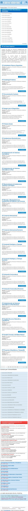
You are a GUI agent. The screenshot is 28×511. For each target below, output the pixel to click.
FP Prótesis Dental (7, 124)
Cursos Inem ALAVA (6, 15)
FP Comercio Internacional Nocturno (12, 230)
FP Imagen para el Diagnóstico (10, 108)
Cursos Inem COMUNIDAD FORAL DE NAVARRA (12, 404)
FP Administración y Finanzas (7, 454)
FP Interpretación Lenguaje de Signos (9, 440)
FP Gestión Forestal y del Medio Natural (13, 334)
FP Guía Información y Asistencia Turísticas (10, 480)
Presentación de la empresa (9, 508)
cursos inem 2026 (13, 499)
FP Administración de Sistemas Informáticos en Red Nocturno (11, 304)
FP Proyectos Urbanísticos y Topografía (13, 350)
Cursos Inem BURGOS (6, 32)
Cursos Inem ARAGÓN (6, 395)
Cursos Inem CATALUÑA (7, 372)
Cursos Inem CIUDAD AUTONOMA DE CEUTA (11, 414)
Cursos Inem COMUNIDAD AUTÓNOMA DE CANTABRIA (13, 409)
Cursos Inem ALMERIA (6, 21)
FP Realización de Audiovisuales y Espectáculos (11, 474)
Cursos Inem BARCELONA (7, 30)
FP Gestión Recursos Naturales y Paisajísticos (11, 462)
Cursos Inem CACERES (6, 34)
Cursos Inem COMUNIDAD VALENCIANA (10, 380)
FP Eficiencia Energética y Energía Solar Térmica (11, 477)
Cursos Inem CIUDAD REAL (7, 41)
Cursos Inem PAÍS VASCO (7, 382)
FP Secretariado (4, 471)
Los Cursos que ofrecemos (18, 507)
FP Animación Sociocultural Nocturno (12, 288)
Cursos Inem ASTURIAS (6, 23)
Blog (20, 508)
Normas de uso (5, 507)
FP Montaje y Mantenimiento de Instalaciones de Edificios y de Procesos (13, 200)
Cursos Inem (3, 7)
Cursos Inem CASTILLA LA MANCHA (9, 392)
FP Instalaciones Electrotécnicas (11, 138)
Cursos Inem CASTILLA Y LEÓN (8, 387)
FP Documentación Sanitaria (10, 94)
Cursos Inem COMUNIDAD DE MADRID (10, 375)
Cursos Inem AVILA (5, 25)
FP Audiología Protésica (9, 79)
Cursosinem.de (7, 510)
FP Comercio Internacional (9, 215)
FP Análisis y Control (5, 483)
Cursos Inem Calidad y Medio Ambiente (9, 495)
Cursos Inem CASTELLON (7, 40)
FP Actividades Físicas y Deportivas (12, 65)
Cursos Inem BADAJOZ (6, 26)
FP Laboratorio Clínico (6, 434)
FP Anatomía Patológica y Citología (12, 244)
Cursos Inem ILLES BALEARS (8, 400)
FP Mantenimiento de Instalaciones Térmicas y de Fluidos (12, 185)
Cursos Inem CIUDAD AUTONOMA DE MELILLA (11, 417)
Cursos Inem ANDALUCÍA (7, 377)
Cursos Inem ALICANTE (6, 19)
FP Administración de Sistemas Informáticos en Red (11, 169)
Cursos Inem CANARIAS (7, 390)
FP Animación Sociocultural (10, 274)
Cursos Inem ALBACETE (7, 17)
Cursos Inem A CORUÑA (7, 13)
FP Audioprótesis (5, 486)
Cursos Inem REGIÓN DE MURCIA (9, 397)
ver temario (22, 76)
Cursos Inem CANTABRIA (7, 38)
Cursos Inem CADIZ (6, 36)
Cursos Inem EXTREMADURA (8, 407)
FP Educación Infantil (5, 448)
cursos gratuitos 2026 (21, 499)
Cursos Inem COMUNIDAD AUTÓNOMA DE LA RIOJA (13, 412)
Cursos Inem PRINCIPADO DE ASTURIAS (10, 402)
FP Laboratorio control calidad (7, 465)
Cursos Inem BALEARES (7, 28)
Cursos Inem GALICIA (6, 385)
